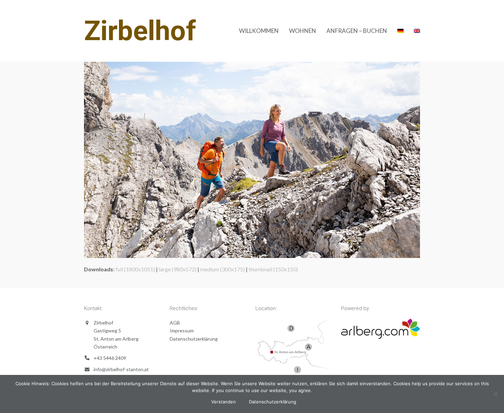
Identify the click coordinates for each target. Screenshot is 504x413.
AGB (175, 323)
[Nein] (495, 393)
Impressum (182, 330)
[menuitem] (400, 30)
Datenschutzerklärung (194, 339)
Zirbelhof (140, 31)
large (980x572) (177, 269)
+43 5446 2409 (110, 358)
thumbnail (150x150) (273, 269)
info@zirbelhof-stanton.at (121, 369)
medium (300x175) (222, 269)
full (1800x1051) (135, 269)
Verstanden (223, 401)
